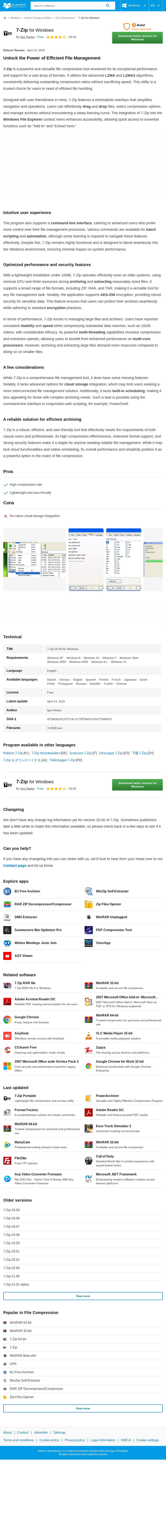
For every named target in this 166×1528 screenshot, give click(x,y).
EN (152, 5)
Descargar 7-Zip (110, 753)
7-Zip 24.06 (11, 1235)
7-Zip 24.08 (11, 1218)
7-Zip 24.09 (11, 1210)
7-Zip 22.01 (11, 1259)
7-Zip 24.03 (11, 1243)
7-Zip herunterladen (46, 753)
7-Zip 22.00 (11, 1268)
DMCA (126, 1440)
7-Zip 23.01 (11, 1251)
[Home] (4, 18)
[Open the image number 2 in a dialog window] (123, 559)
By (25, 37)
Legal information (102, 1440)
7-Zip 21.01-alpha (16, 1284)
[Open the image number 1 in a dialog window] (86, 559)
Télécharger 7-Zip (62, 760)
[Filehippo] (14, 5)
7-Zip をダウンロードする (22, 760)
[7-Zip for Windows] (8, 33)
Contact (23, 1432)
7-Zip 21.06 (11, 1276)
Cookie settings (147, 1440)
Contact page (14, 866)
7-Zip (35, 30)
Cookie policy (49, 1440)
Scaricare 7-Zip (80, 753)
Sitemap (59, 1432)
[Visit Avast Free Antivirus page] (137, 26)
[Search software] (108, 6)
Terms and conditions (18, 1440)
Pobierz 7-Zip (13, 753)
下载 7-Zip (139, 753)
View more (83, 1296)
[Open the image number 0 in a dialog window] (34, 559)
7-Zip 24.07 (11, 1226)
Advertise (41, 1432)
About (7, 1432)
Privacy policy (75, 1440)
